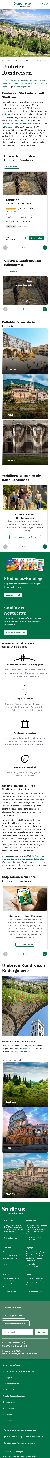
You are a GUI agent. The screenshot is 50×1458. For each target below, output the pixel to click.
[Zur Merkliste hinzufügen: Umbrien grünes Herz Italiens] (25, 238)
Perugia (8, 126)
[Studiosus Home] (23, 4)
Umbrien (6, 114)
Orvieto (27, 123)
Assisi (15, 123)
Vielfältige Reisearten (24, 83)
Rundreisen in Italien (20, 1051)
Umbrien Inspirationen (22, 86)
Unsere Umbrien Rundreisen (15, 80)
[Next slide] (45, 247)
